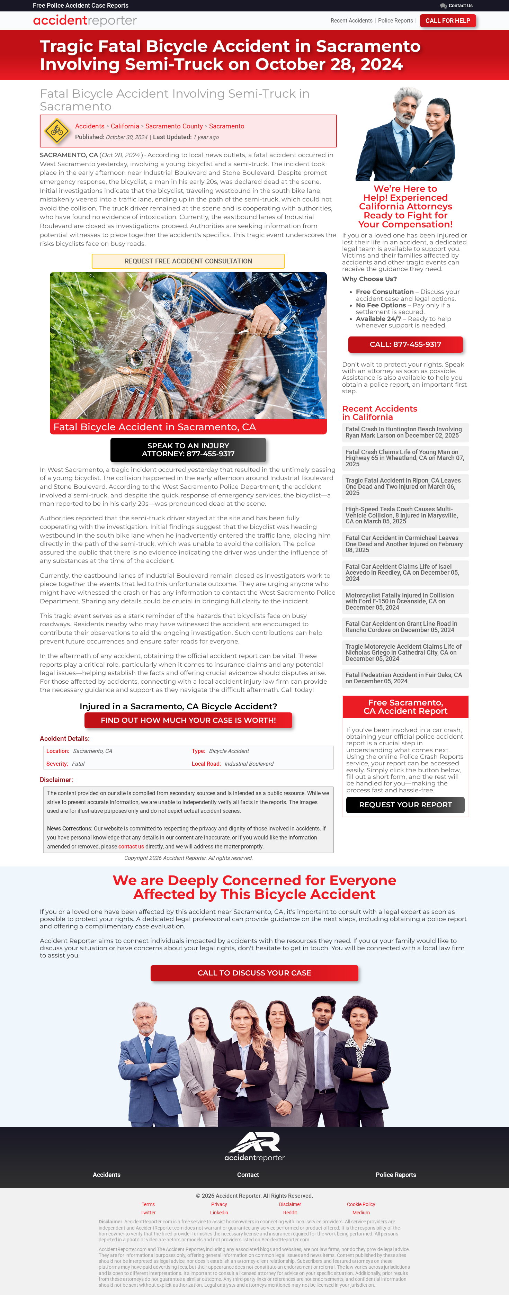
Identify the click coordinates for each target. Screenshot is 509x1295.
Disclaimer (290, 1204)
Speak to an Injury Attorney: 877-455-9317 (188, 449)
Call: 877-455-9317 (405, 344)
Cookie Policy (361, 1204)
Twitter (148, 1213)
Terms (148, 1204)
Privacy (219, 1204)
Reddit (290, 1213)
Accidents (90, 126)
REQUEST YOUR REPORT (405, 804)
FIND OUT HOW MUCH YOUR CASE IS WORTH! (188, 720)
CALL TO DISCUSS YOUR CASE (254, 973)
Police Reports (395, 21)
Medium (361, 1213)
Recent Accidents (352, 21)
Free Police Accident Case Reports (80, 6)
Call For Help (448, 20)
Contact (248, 1174)
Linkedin (219, 1213)
